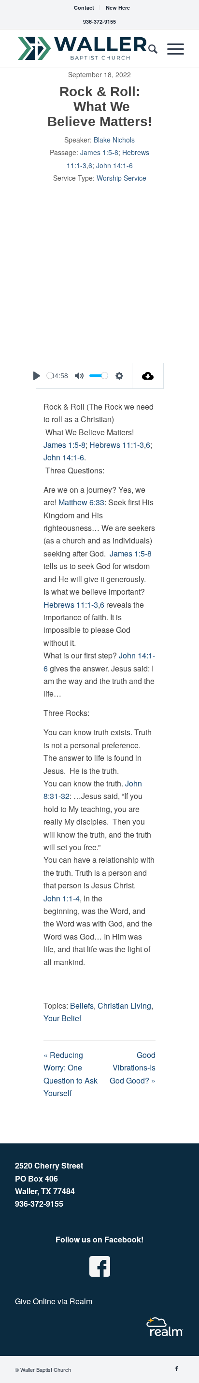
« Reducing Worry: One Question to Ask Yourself (70, 1073)
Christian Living (124, 1005)
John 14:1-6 (114, 165)
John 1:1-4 (61, 898)
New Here (118, 7)
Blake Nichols (114, 139)
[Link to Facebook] (177, 1368)
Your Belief (62, 1018)
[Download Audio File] (148, 376)
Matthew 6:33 (81, 502)
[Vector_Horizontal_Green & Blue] (82, 48)
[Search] (148, 48)
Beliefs (82, 1005)
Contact (84, 7)
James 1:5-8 (99, 152)
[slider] (50, 375)
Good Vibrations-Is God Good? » (133, 1067)
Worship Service (121, 178)
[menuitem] (84, 7)
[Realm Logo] (164, 1327)
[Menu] (170, 48)
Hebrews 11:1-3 (116, 444)
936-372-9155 (99, 21)
